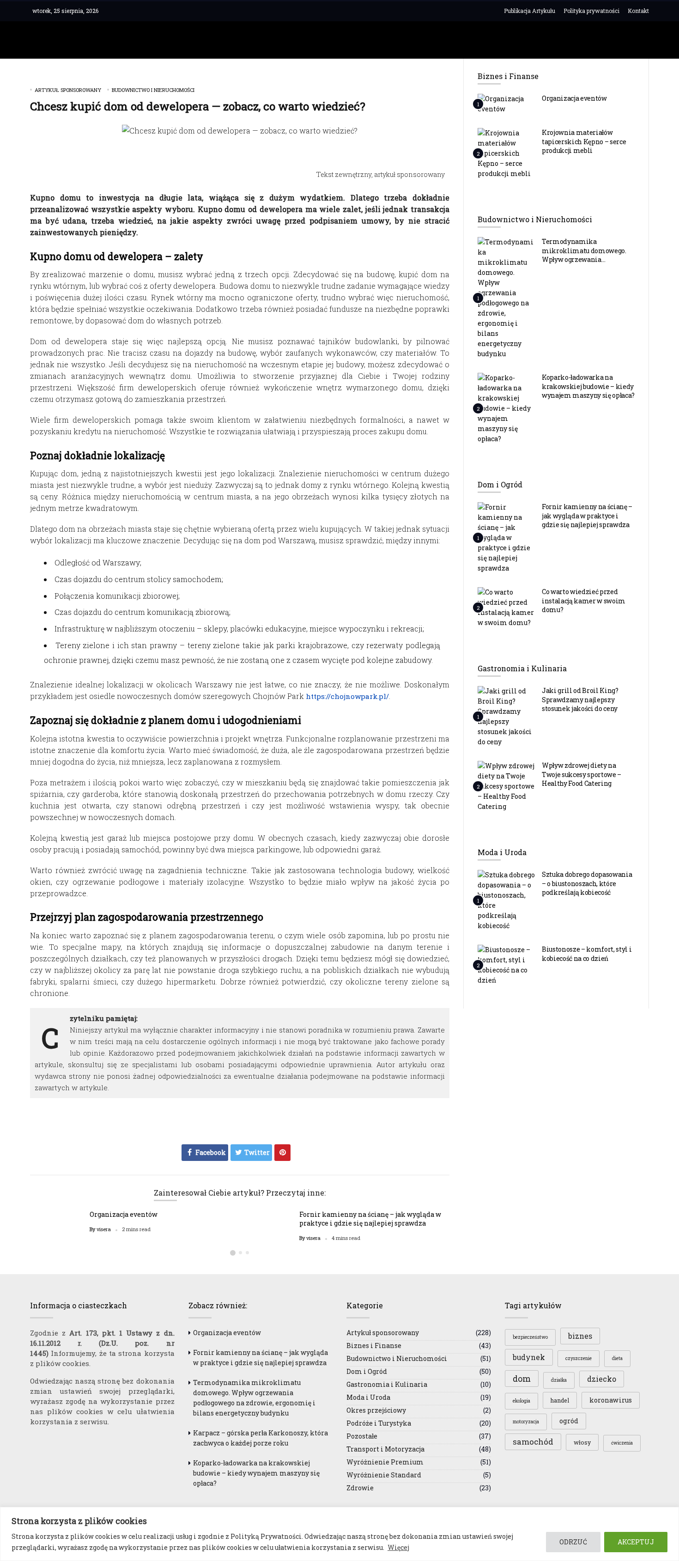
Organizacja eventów (124, 1214)
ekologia (521, 1401)
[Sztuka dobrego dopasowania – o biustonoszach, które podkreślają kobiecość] (506, 900)
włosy (582, 1442)
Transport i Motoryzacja (385, 1449)
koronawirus (610, 1400)
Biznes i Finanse (373, 1345)
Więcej (398, 1547)
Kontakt (638, 10)
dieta (617, 1358)
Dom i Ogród (366, 1371)
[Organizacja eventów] (506, 103)
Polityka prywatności (591, 10)
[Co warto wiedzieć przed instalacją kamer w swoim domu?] (506, 607)
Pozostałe (361, 1436)
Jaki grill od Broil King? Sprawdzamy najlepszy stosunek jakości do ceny (580, 699)
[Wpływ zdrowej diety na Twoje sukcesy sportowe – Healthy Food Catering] (506, 785)
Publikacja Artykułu (529, 10)
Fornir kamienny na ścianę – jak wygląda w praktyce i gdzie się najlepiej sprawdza (370, 1218)
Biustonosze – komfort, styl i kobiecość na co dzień (586, 954)
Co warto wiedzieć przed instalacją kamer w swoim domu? (583, 600)
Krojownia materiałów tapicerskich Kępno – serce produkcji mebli (584, 141)
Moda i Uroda (368, 1397)
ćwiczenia (622, 1443)
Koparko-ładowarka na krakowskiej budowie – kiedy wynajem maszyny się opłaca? (588, 386)
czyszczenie (578, 1358)
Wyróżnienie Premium (385, 1462)
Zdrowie (360, 1487)
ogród (568, 1420)
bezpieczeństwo (530, 1337)
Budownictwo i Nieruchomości (153, 89)
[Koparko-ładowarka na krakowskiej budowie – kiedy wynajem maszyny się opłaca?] (506, 408)
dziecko (601, 1379)
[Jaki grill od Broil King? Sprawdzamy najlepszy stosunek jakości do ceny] (506, 716)
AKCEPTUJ (636, 1541)
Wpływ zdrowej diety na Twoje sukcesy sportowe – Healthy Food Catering (581, 774)
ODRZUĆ (573, 1541)
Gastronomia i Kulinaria (386, 1384)
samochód (533, 1441)
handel (560, 1400)
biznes (580, 1336)
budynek (529, 1357)
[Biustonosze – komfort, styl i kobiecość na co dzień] (506, 964)
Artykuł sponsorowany (68, 89)
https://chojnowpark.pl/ (347, 696)
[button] (233, 1252)
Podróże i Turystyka (378, 1423)
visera (104, 1229)
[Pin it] (282, 1152)
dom (522, 1378)
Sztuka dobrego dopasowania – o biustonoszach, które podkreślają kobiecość (587, 883)
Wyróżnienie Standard (383, 1474)
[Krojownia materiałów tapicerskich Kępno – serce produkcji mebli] (506, 153)
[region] (339, 1534)
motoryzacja (526, 1422)
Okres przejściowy (376, 1410)
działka (559, 1380)
